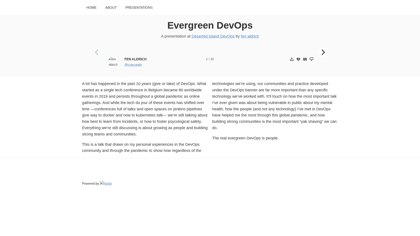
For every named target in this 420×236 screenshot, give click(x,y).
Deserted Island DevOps (213, 36)
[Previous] (97, 52)
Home (91, 7)
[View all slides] (305, 59)
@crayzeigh (133, 64)
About (111, 7)
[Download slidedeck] (298, 59)
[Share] (292, 59)
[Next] (323, 52)
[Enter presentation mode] (311, 59)
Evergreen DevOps (210, 25)
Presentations (139, 7)
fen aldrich (250, 36)
